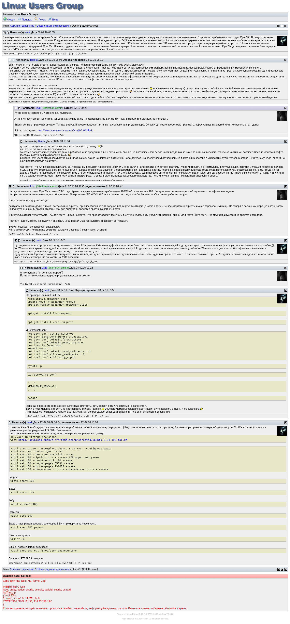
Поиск (42, 19)
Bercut (34, 59)
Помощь (26, 19)
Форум (11, 19)
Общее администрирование (52, 25)
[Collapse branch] (4, 32)
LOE (38, 107)
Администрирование (22, 25)
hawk (27, 32)
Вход (54, 19)
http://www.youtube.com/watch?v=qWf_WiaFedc (65, 130)
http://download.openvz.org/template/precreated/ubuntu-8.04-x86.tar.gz (72, 440)
